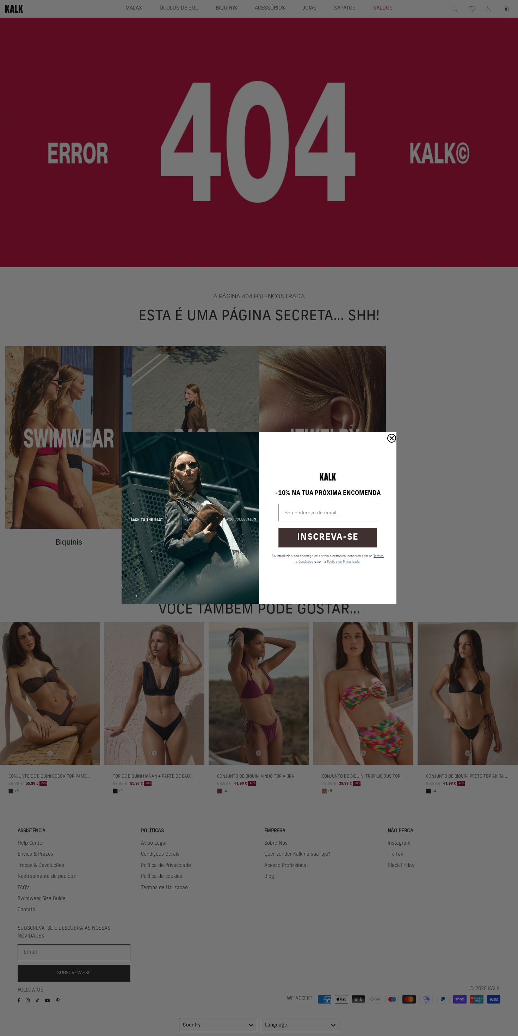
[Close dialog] (392, 438)
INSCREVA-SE (327, 537)
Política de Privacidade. (343, 561)
